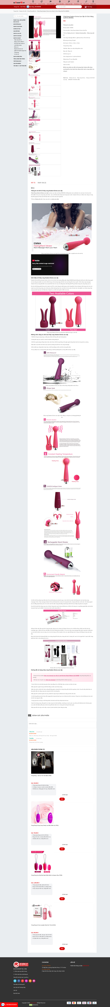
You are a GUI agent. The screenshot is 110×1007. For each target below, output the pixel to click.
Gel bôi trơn (16, 31)
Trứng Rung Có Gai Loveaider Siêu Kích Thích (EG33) (43, 925)
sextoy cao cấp (55, 199)
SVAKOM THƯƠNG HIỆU (74, 79)
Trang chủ (15, 11)
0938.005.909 (86, 965)
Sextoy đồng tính (17, 56)
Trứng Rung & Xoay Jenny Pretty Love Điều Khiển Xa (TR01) (45, 825)
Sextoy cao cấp (17, 33)
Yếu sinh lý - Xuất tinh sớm (19, 65)
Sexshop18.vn (33, 1002)
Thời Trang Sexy (17, 61)
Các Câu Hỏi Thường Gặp (19, 987)
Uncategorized (17, 63)
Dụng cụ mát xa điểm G (19, 41)
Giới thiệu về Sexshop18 (18, 984)
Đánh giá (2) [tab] (42, 182)
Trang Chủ (16, 6)
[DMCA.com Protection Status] (33, 1004)
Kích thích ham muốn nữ (19, 43)
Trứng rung (16, 52)
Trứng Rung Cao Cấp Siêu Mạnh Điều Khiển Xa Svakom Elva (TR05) (46, 875)
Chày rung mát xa (31, 11)
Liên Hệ (15, 990)
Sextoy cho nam (17, 35)
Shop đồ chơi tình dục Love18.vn (20, 977)
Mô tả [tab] (33, 182)
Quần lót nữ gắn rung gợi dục (20, 50)
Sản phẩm (23, 6)
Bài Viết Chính (16, 993)
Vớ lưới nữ (16, 54)
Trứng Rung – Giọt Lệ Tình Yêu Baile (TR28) (41, 775)
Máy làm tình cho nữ (18, 48)
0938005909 (11, 1004)
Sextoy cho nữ (22, 11)
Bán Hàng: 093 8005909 (35, 6)
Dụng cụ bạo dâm (17, 26)
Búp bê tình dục (17, 24)
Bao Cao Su (16, 21)
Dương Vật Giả (16, 28)
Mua (62, 799)
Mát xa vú (16, 47)
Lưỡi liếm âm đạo (17, 45)
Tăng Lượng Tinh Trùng (19, 58)
